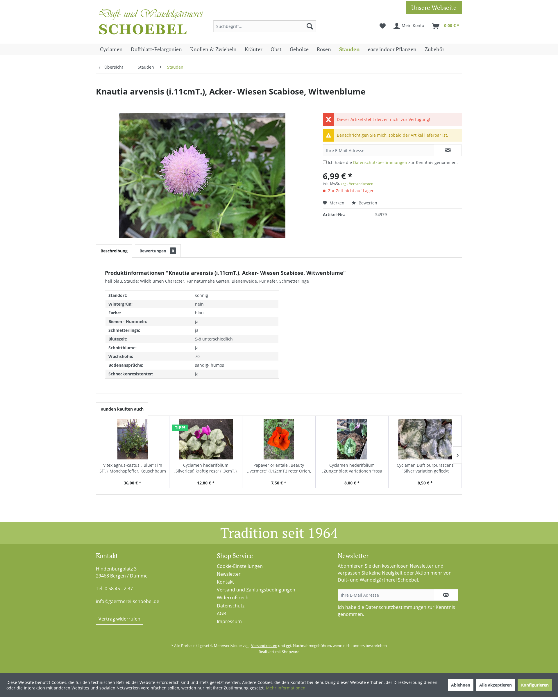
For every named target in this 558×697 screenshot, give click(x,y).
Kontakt (225, 582)
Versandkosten (264, 645)
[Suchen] (310, 26)
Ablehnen (460, 685)
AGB (221, 613)
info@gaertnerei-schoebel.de (127, 601)
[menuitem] (264, 26)
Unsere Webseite (434, 7)
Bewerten (367, 203)
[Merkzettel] (383, 26)
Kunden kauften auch (122, 409)
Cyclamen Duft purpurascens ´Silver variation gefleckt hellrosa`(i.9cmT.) (425, 468)
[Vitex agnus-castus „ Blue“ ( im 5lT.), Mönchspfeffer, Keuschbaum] (132, 439)
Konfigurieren (535, 685)
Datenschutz (230, 605)
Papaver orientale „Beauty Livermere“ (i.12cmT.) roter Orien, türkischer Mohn (278, 468)
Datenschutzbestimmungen (380, 162)
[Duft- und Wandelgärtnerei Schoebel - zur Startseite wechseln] (151, 23)
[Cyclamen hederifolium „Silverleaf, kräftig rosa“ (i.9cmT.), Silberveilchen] (205, 439)
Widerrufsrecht (233, 597)
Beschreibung (114, 251)
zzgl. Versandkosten (357, 183)
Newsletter (229, 574)
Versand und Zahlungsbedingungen (256, 590)
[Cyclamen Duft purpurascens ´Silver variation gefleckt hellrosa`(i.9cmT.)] (425, 439)
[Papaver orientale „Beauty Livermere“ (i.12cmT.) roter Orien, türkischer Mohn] (278, 439)
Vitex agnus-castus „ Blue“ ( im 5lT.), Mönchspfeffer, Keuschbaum (132, 468)
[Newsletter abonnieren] (446, 595)
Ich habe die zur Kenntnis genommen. (393, 162)
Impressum (229, 621)
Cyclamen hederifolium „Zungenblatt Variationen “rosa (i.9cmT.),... (352, 468)
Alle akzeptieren (495, 685)
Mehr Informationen (285, 688)
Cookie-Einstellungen (240, 566)
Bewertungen (157, 251)
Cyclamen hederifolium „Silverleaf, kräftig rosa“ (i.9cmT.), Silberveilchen (205, 468)
